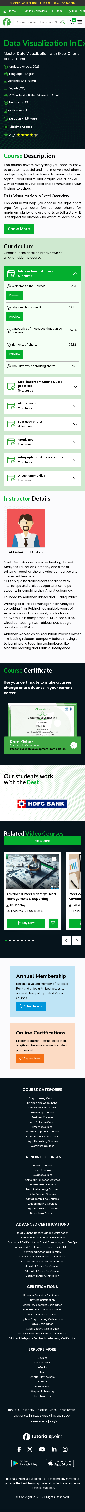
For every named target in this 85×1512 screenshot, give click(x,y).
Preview (14, 295)
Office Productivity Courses (42, 1136)
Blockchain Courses (42, 1213)
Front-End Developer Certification (42, 1309)
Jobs (58, 11)
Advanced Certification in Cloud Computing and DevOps (42, 1242)
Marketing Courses (42, 1112)
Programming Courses (42, 1098)
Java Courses (42, 1170)
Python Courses (42, 1165)
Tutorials (42, 1372)
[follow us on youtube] (42, 1450)
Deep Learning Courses (42, 1184)
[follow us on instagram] (65, 1450)
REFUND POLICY (62, 1415)
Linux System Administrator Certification (42, 1333)
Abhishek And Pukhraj (22, 81)
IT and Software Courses (42, 1122)
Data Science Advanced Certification (42, 1237)
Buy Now (28, 923)
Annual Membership (42, 1377)
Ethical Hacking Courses (42, 1203)
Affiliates (42, 1381)
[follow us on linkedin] (54, 1450)
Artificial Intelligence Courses (42, 1179)
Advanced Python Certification (42, 1252)
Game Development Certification (42, 1305)
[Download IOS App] (60, 1463)
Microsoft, (43, 95)
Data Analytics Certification (42, 1275)
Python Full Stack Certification (42, 1271)
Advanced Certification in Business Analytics (42, 1247)
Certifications (42, 1362)
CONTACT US (67, 1410)
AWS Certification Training (42, 1314)
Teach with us (42, 1396)
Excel (55, 95)
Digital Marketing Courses (42, 1141)
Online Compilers (34, 11)
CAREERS (42, 1410)
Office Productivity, (22, 95)
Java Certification (42, 1324)
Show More (19, 229)
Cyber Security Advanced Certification (42, 1256)
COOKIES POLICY (37, 1421)
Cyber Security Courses (42, 1107)
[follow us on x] (30, 1450)
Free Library (78, 11)
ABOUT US (14, 1410)
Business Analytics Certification (42, 1295)
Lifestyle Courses (42, 1127)
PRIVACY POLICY (40, 1415)
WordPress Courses (42, 1146)
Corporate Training (42, 1391)
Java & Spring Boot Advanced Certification (42, 1232)
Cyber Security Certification (42, 1328)
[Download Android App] (25, 1463)
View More (42, 841)
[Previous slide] (66, 940)
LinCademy (17, 905)
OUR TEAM (28, 1410)
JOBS (53, 1410)
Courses (42, 1358)
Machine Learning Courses (42, 1189)
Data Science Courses (42, 1194)
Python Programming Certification (42, 1319)
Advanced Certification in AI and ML (42, 1261)
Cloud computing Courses (42, 1199)
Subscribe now (33, 1006)
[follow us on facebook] (19, 1450)
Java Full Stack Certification (42, 1266)
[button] (6, 940)
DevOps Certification (42, 1300)
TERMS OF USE (20, 1415)
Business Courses (42, 1117)
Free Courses (42, 1386)
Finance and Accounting (42, 1103)
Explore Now (32, 1058)
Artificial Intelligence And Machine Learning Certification (42, 1338)
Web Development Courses (42, 1131)
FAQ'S (53, 1421)
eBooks (42, 1367)
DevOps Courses (42, 1175)
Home (10, 11)
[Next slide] (76, 940)
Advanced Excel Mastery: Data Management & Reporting (31, 896)
